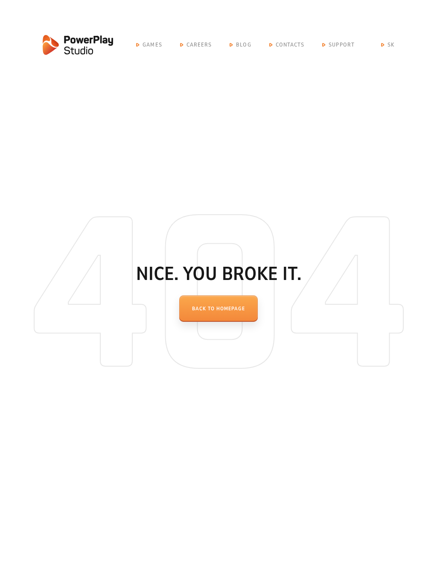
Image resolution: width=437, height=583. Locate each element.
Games (152, 45)
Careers (199, 45)
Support (342, 45)
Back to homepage (218, 308)
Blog (243, 45)
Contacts (290, 45)
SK (390, 45)
